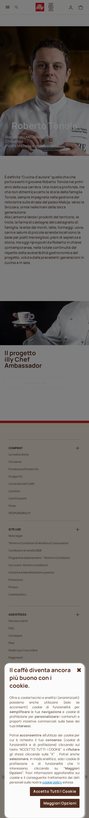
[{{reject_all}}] (78, 670)
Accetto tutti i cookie (54, 791)
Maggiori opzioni (59, 803)
